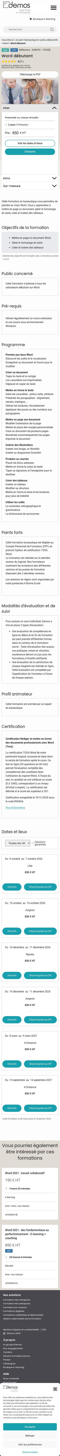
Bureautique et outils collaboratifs (41, 40)
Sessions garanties (40, 843)
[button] (55, 1389)
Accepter (30, 1426)
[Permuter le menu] (53, 7)
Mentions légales (30, 1452)
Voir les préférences (30, 1444)
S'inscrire (12, 887)
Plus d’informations (15, 807)
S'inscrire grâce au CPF (40, 887)
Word (5, 43)
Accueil (18, 40)
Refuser (30, 1435)
